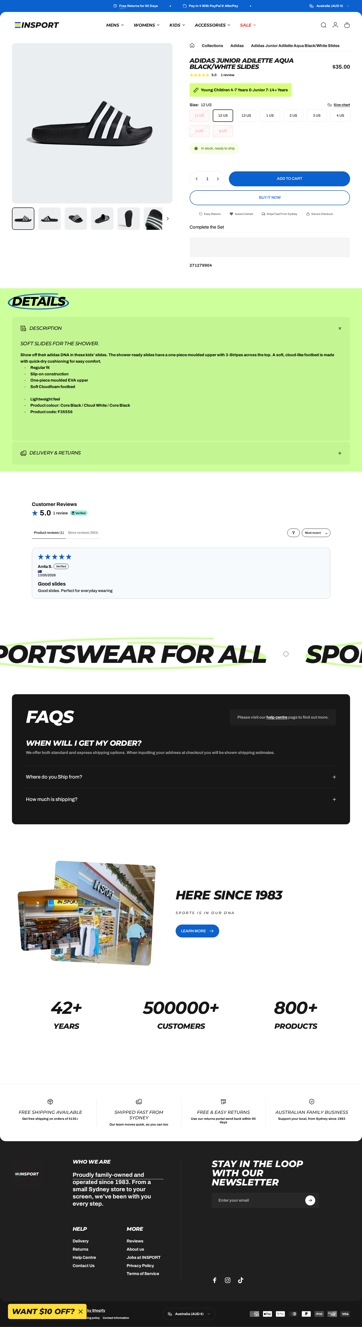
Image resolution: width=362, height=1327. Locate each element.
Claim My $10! (182, 687)
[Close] (223, 625)
